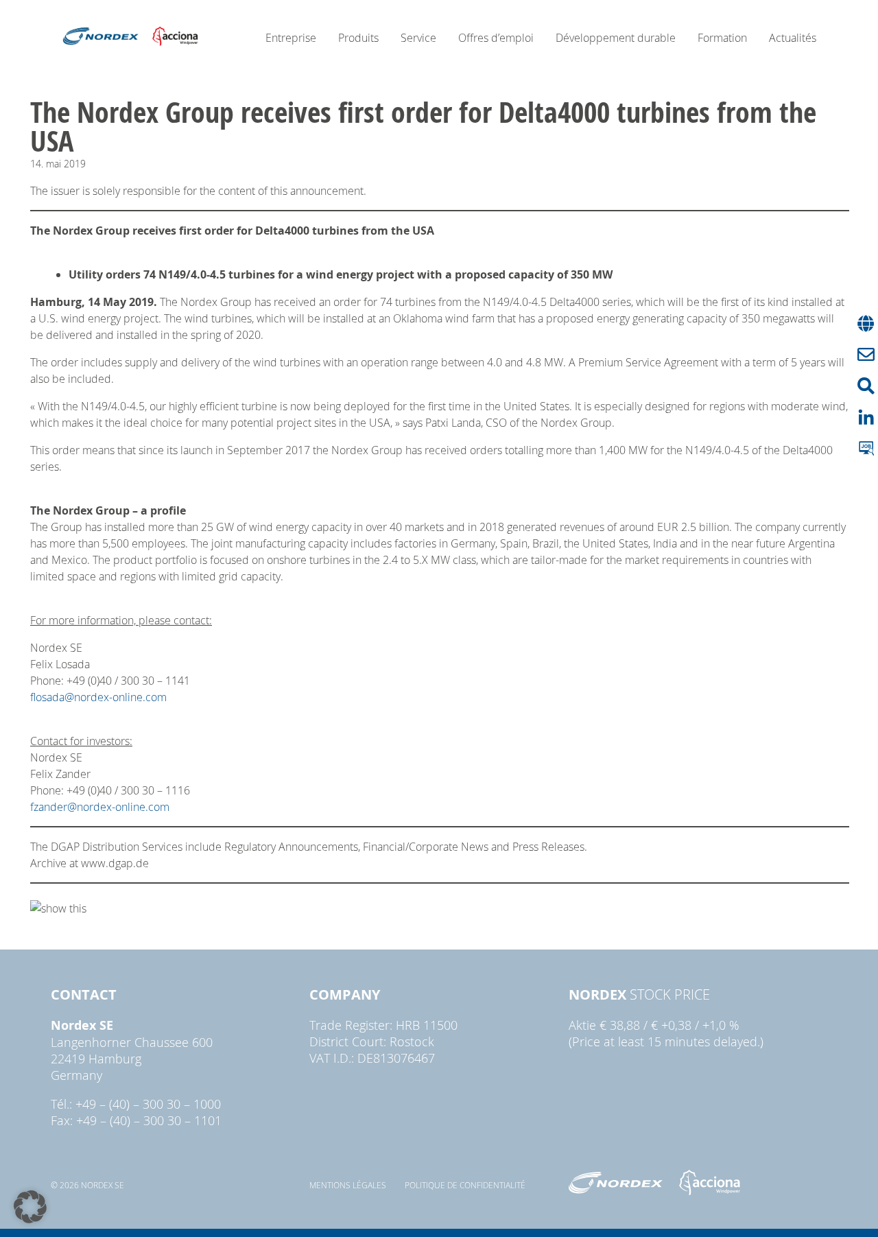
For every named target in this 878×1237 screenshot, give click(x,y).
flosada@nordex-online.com (98, 697)
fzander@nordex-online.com (99, 806)
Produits (358, 37)
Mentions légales (347, 1184)
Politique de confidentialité (465, 1184)
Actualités (792, 37)
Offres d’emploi (496, 37)
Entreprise (290, 37)
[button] (30, 1207)
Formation (722, 37)
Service (418, 37)
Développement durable (616, 37)
